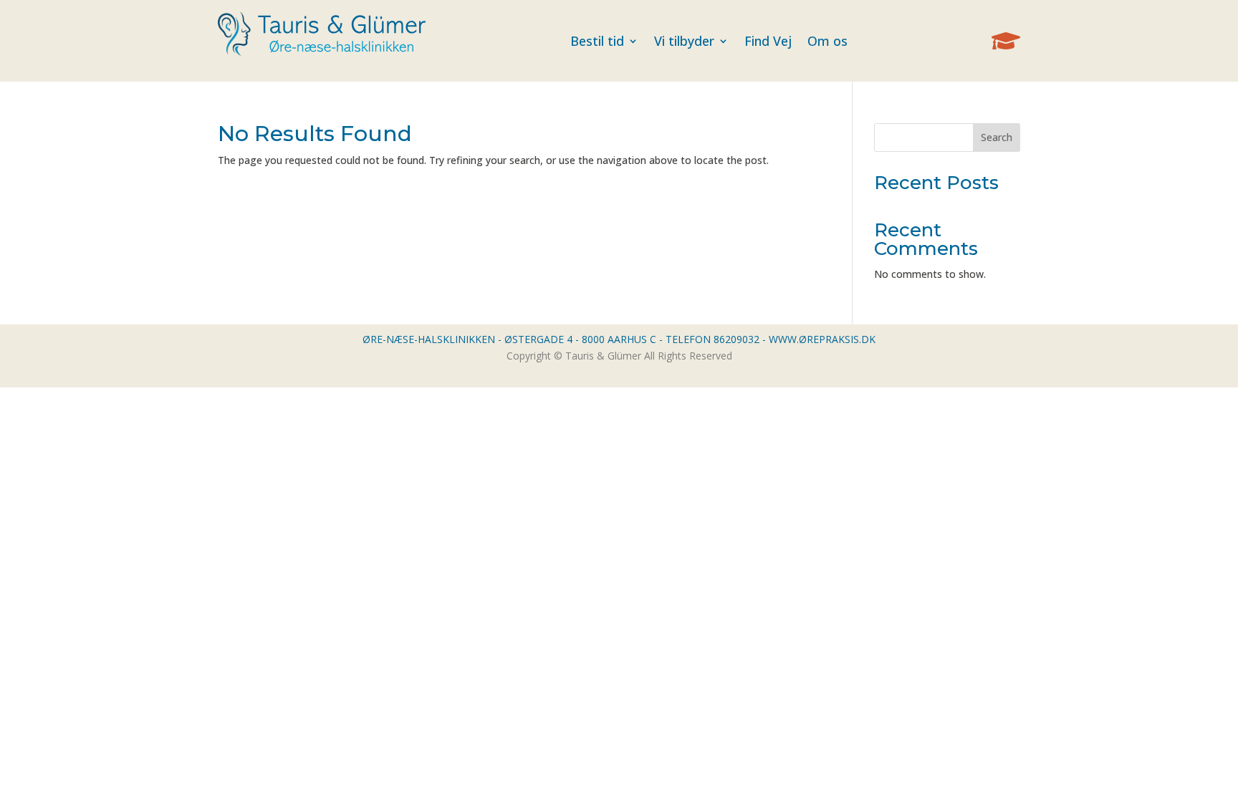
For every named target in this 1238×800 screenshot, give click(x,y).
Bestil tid (597, 40)
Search (996, 137)
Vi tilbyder (684, 40)
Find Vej (768, 40)
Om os (827, 40)
